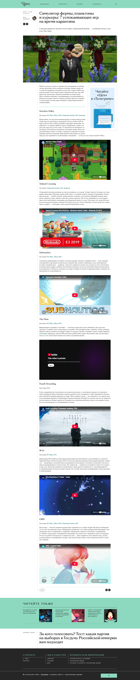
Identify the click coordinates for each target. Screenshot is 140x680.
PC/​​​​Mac (50, 115)
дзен (48, 663)
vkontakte (50, 658)
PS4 (60, 115)
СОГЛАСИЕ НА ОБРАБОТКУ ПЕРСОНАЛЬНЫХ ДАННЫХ (85, 663)
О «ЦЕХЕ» (26, 658)
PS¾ (55, 455)
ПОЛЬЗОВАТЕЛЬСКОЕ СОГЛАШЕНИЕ (80, 658)
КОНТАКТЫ (26, 660)
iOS (77, 115)
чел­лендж (43, 333)
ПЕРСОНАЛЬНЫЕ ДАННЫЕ (77, 660)
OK (109, 675)
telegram (50, 660)
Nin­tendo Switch (68, 115)
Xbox (56, 115)
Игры (30, 11)
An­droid (82, 115)
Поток (25, 11)
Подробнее (44, 674)
